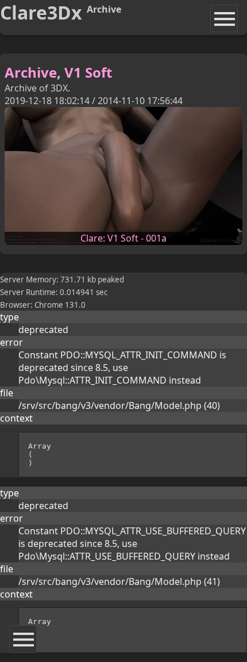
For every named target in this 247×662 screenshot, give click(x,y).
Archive (31, 72)
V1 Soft (88, 72)
